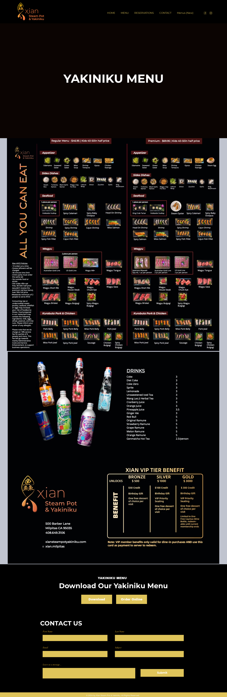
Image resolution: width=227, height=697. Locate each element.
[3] (211, 13)
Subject (118, 647)
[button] (125, 11)
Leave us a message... (52, 664)
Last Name (119, 631)
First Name (48, 631)
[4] (205, 13)
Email (45, 647)
